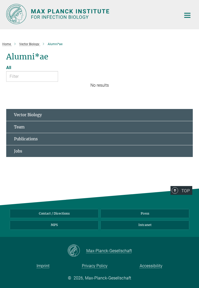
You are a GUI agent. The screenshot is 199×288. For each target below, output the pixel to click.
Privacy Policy (95, 265)
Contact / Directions (54, 213)
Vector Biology (28, 114)
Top (185, 190)
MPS (54, 225)
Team (19, 127)
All (8, 67)
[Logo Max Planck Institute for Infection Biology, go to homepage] (90, 14)
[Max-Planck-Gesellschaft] (76, 251)
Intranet (145, 225)
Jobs (18, 151)
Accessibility (151, 265)
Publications (26, 138)
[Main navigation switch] (187, 15)
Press (145, 213)
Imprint (43, 265)
